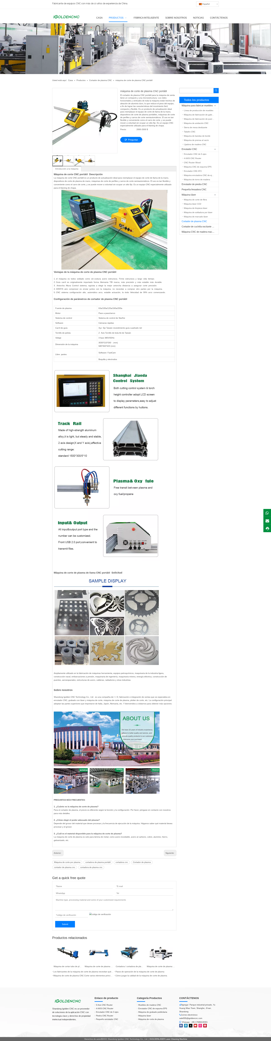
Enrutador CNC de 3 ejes (107, 1012)
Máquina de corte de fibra (195, 199)
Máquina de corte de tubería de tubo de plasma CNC (161, 966)
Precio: (123, 129)
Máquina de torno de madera (197, 179)
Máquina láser (189, 195)
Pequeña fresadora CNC (194, 189)
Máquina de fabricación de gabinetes (200, 115)
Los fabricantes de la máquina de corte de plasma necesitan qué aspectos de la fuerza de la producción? (83, 971)
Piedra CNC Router (104, 1016)
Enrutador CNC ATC (193, 171)
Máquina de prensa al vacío (196, 140)
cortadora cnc (122, 862)
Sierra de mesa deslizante (195, 127)
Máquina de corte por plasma (67, 862)
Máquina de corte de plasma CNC (130, 966)
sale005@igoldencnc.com (190, 1018)
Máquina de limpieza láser (195, 208)
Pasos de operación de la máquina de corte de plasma (139, 971)
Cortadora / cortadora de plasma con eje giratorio (99, 966)
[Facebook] (181, 1025)
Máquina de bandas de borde (197, 136)
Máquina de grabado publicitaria (152, 1012)
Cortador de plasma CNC (194, 221)
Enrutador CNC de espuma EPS (152, 1008)
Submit (65, 924)
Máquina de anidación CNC (196, 123)
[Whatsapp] (267, 513)
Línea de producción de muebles (198, 110)
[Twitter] (190, 1025)
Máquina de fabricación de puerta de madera (201, 119)
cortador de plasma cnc (64, 867)
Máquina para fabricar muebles (197, 105)
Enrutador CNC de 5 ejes (195, 154)
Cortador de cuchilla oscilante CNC (199, 226)
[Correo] (267, 520)
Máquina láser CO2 (192, 204)
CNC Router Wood (192, 162)
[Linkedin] (186, 1025)
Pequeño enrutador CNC (107, 1019)
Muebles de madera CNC (149, 1005)
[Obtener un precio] (267, 528)
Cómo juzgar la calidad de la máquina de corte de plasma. (141, 975)
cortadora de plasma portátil (98, 862)
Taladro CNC (189, 132)
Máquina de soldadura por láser (198, 212)
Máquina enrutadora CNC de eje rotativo (201, 175)
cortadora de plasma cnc (91, 867)
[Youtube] (195, 1025)
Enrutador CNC (189, 149)
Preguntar (133, 140)
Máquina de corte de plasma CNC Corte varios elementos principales (83, 975)
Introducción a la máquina (66, 169)
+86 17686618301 (199, 1022)
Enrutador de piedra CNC (194, 184)
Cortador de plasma (142, 862)
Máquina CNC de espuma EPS (197, 167)
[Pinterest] (205, 1025)
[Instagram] (200, 1025)
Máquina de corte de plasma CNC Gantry (68, 966)
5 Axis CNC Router (104, 1005)
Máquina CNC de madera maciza (198, 232)
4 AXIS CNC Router (192, 158)
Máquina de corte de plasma (151, 1019)
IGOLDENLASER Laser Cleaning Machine (168, 1039)
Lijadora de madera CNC (195, 144)
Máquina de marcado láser (196, 216)
